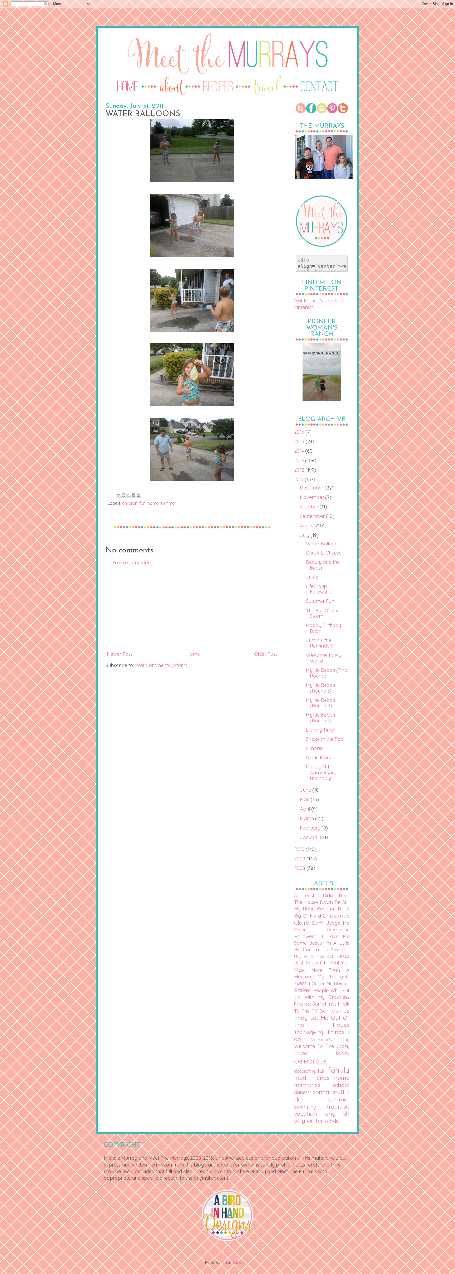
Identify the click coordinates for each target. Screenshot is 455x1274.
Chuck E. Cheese (324, 553)
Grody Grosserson (321, 929)
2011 (299, 479)
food (300, 1077)
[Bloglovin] (300, 112)
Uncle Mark (318, 757)
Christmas (336, 915)
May (305, 799)
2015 (299, 441)
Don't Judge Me (330, 923)
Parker (302, 989)
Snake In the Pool (325, 739)
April (305, 809)
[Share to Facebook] (133, 495)
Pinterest (302, 1004)
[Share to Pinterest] (138, 495)
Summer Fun (320, 601)
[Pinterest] (332, 112)
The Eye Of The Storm (322, 613)
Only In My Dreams (330, 983)
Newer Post (119, 654)
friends (320, 1077)
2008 (300, 868)
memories (307, 1084)
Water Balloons (323, 544)
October (310, 507)
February (311, 828)
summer (168, 503)
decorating (305, 1071)
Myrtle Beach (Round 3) (320, 688)
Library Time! (320, 730)
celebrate (310, 1060)
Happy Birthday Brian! (323, 628)
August (308, 526)
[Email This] (118, 495)
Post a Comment (130, 563)
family (338, 1070)
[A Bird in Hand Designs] (227, 1240)
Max (299, 969)
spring (321, 1091)
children (129, 503)
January (310, 837)
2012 (299, 470)
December (312, 488)
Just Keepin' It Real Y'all (321, 963)
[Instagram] (321, 112)
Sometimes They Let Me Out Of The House (321, 1017)
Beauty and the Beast (323, 565)
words (331, 1121)
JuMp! (312, 577)
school (340, 1084)
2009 (300, 859)
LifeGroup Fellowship (319, 589)
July (305, 535)
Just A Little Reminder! (319, 643)
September (313, 516)
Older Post (265, 654)
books (342, 1053)
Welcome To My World (323, 658)
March (307, 818)
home (153, 503)
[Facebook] (311, 112)
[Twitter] (343, 112)
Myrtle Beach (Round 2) (320, 703)
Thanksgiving (308, 1032)
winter (315, 1120)
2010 (300, 849)
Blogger (241, 1263)
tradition (338, 1106)
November (312, 497)
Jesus (343, 956)
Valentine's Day (330, 1039)
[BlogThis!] (123, 495)
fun (142, 503)
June (306, 790)
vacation (305, 1113)
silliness (302, 1092)
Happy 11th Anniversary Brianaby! (321, 772)
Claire (301, 922)
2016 (299, 432)
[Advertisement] (191, 608)
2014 (299, 451)
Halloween (305, 936)
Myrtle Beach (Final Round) (327, 673)
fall (322, 1070)
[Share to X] (128, 495)
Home (193, 654)
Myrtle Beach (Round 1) (320, 718)
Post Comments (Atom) (161, 665)
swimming (305, 1107)
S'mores (314, 748)
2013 (299, 460)
